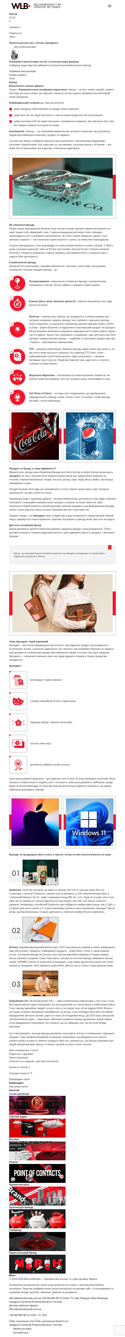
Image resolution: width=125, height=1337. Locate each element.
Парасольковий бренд (23, 1252)
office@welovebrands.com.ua (25, 1298)
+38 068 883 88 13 (19, 1315)
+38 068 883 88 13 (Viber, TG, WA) (60, 1298)
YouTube (57, 1302)
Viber (93, 1298)
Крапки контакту (19, 1184)
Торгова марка (18, 1116)
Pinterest (36, 1302)
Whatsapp (102, 1298)
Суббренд (15, 1230)
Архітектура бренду (21, 1207)
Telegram (85, 1298)
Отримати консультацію (22, 71)
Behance (47, 1302)
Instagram (14, 1302)
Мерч (12, 1275)
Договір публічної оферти (23, 1305)
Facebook (25, 1302)
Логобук (14, 1139)
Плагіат (13, 1162)
